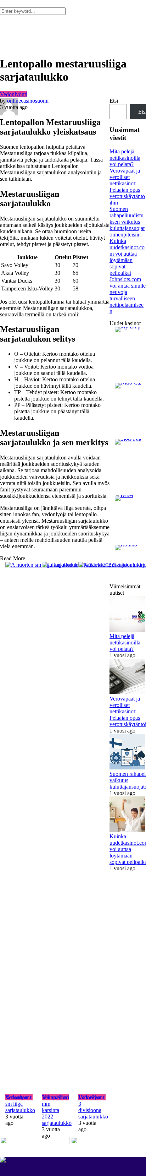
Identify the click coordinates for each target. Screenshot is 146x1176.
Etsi (114, 101)
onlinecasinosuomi (28, 101)
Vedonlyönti (13, 94)
